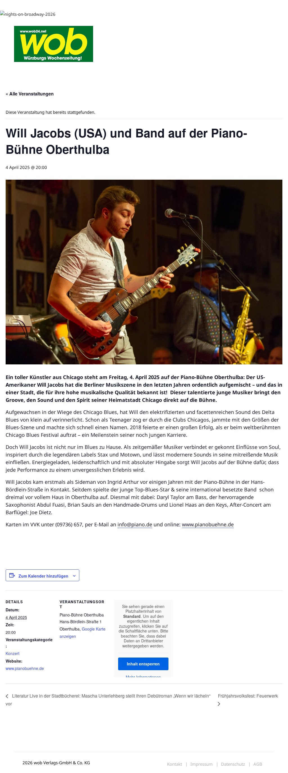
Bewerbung (119, 5)
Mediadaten (24, 5)
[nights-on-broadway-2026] (27, 13)
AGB (257, 764)
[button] (267, 70)
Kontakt (78, 5)
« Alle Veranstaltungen (30, 93)
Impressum (97, 5)
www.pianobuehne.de (208, 524)
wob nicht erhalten (53, 5)
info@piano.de (135, 524)
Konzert (12, 653)
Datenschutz (233, 764)
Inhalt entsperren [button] (143, 664)
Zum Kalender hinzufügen (43, 576)
